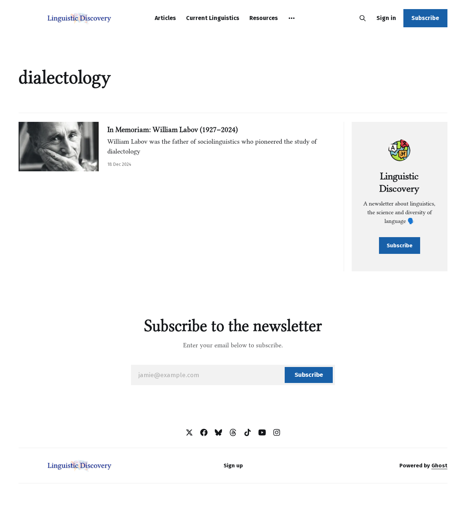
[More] (291, 18)
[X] (189, 432)
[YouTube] (262, 432)
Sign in (386, 18)
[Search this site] (362, 18)
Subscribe (425, 18)
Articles (165, 18)
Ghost (439, 465)
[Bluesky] (218, 432)
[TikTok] (247, 432)
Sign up (233, 465)
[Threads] (233, 432)
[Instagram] (276, 432)
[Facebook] (204, 432)
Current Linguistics (212, 18)
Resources (263, 18)
